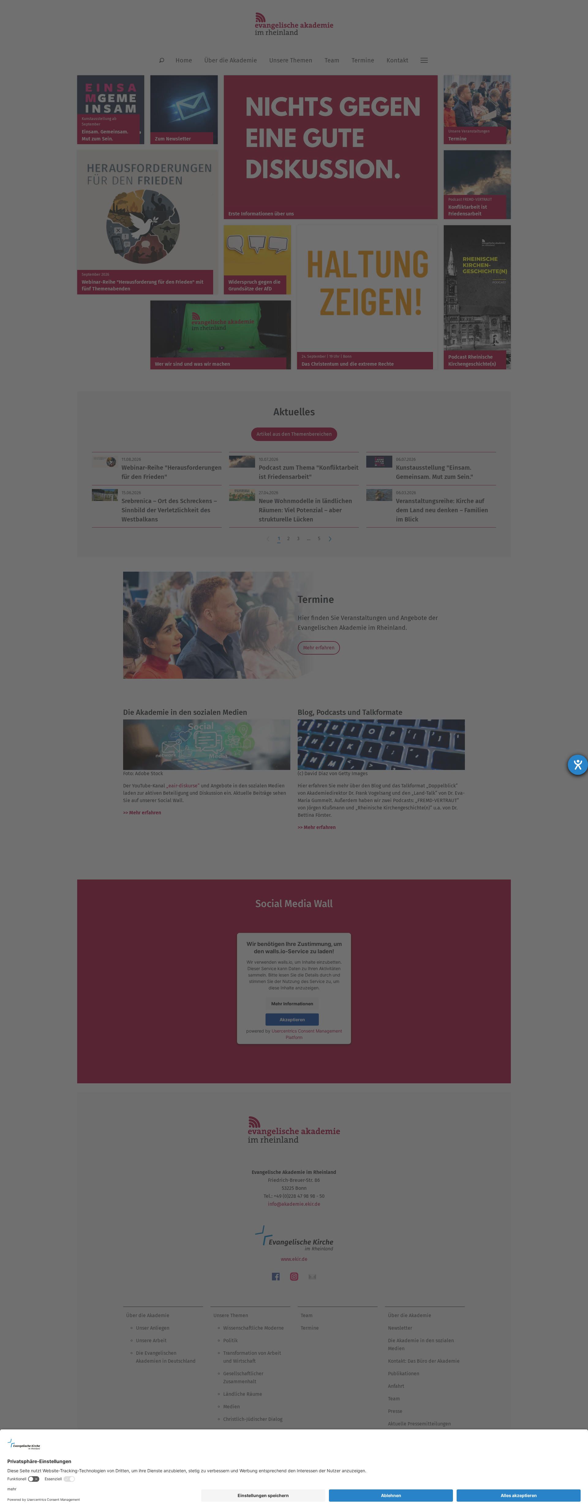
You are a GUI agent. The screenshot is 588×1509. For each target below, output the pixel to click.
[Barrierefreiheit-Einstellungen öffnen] (578, 765)
